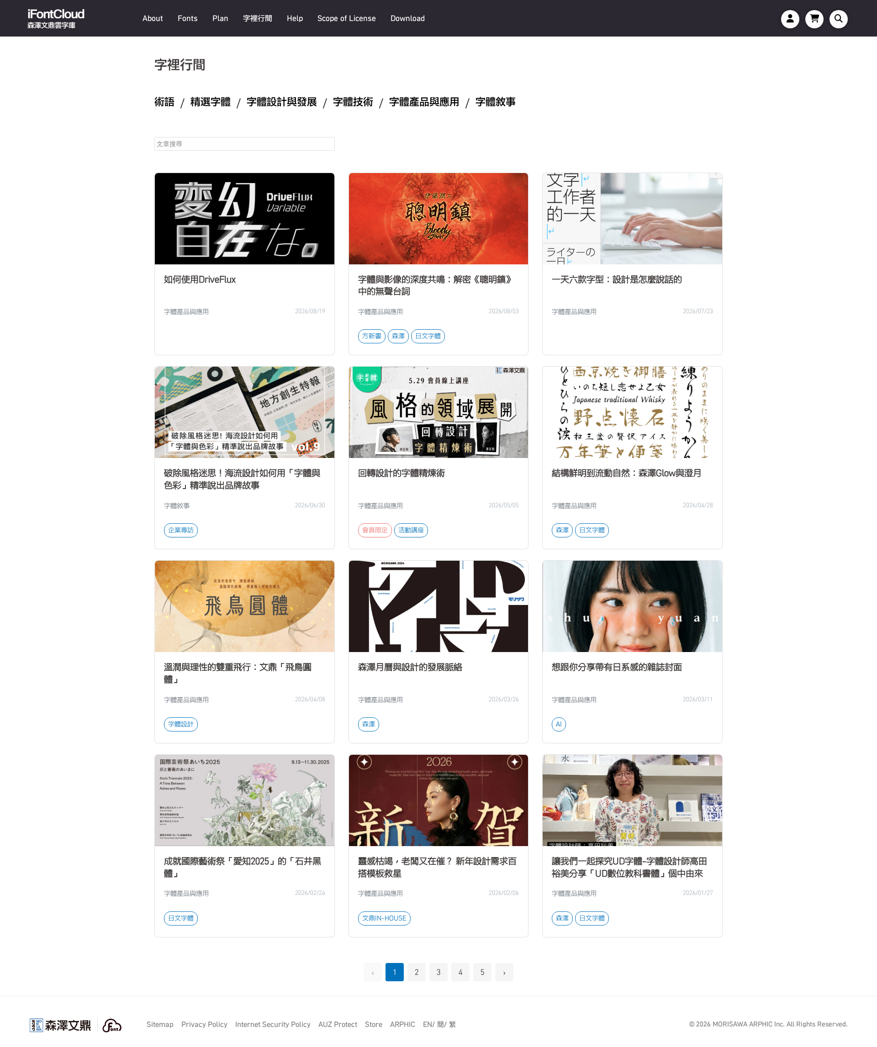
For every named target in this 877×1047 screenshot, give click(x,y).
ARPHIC (402, 1024)
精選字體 (210, 102)
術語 (164, 102)
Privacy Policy (204, 1024)
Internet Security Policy (273, 1024)
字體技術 (353, 102)
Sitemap (160, 1024)
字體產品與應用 (424, 102)
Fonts (188, 18)
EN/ (429, 1024)
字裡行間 (257, 18)
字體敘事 (495, 102)
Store (373, 1024)
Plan (220, 18)
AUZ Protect (337, 1024)
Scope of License (346, 18)
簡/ (442, 1024)
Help (295, 18)
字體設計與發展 (282, 102)
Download (408, 18)
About (153, 18)
